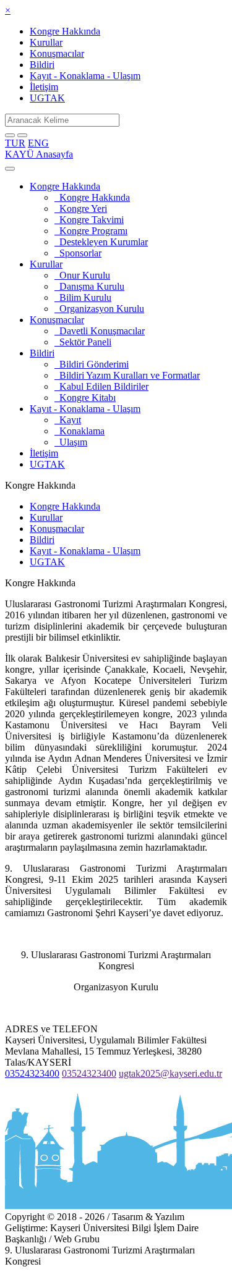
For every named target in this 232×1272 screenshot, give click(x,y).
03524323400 (32, 1073)
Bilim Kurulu (82, 297)
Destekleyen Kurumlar (101, 242)
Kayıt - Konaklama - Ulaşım (85, 75)
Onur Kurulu (82, 275)
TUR (15, 143)
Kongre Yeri (80, 208)
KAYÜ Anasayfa (39, 154)
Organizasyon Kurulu (99, 308)
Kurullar (46, 42)
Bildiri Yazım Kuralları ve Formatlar (127, 375)
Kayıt (67, 420)
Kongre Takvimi (89, 219)
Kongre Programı (90, 230)
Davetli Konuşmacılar (99, 331)
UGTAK (47, 98)
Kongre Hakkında (65, 31)
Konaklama (79, 431)
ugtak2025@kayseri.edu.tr (170, 1073)
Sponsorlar (77, 253)
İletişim (44, 87)
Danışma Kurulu (89, 286)
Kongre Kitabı (85, 397)
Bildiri (42, 64)
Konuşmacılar (57, 53)
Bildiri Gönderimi (91, 364)
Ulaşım (70, 442)
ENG (38, 143)
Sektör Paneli (82, 342)
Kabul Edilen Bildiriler (101, 386)
